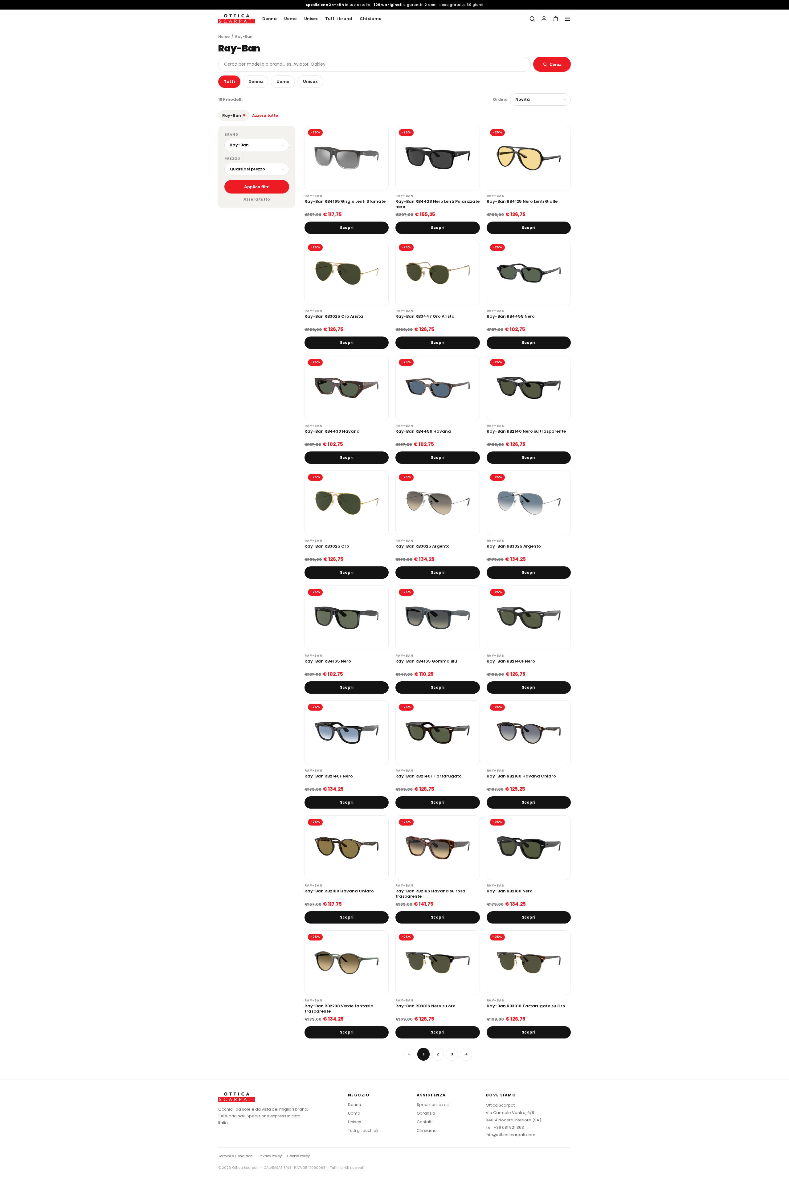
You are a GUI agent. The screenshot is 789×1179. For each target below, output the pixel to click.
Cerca (556, 64)
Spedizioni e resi (433, 1105)
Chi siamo (371, 19)
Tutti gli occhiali (363, 1130)
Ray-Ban (234, 115)
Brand (231, 134)
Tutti (229, 81)
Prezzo (232, 158)
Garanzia (426, 1113)
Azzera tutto (265, 115)
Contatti (424, 1122)
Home (224, 36)
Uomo (290, 19)
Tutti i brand (338, 19)
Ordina (500, 99)
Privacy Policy (270, 1155)
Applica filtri (257, 186)
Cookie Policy (298, 1155)
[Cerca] (532, 18)
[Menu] (567, 18)
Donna (269, 19)
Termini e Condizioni (235, 1155)
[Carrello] (555, 18)
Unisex (311, 19)
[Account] (544, 18)
